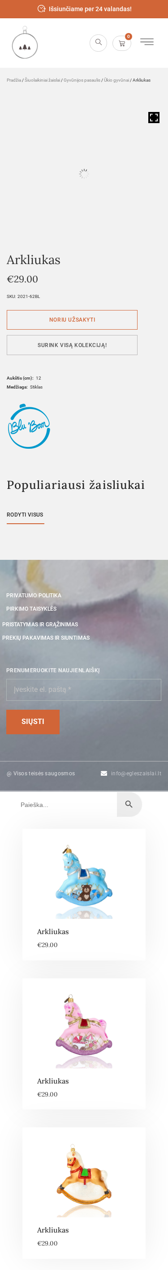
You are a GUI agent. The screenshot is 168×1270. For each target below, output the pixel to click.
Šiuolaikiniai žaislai (42, 80)
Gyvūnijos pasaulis (82, 80)
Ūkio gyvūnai (116, 80)
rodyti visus (25, 515)
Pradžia (14, 80)
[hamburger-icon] (147, 43)
